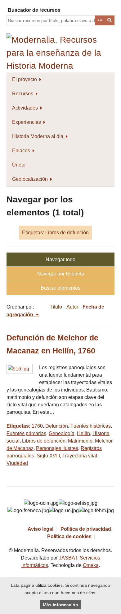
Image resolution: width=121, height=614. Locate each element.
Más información (60, 604)
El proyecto (24, 79)
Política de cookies (69, 536)
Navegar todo (60, 259)
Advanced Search (100, 20)
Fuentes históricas (90, 426)
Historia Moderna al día (37, 136)
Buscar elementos (60, 288)
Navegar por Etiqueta (60, 273)
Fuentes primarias (26, 433)
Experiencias (26, 122)
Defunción (56, 426)
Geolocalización (30, 179)
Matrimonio (80, 440)
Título (56, 306)
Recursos (22, 93)
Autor (72, 306)
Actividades (25, 107)
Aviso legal (40, 529)
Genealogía (61, 433)
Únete (18, 164)
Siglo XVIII (48, 455)
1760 (37, 426)
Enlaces (21, 150)
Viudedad (17, 463)
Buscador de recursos (34, 10)
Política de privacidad (85, 529)
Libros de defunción (43, 440)
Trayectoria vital (79, 455)
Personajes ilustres (57, 448)
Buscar (110, 20)
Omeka (91, 565)
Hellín (83, 433)
